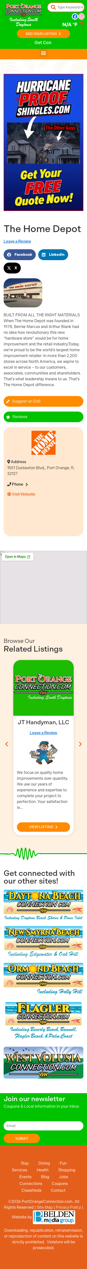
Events (25, 1177)
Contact (58, 1190)
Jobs (63, 1177)
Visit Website (23, 494)
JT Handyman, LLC (43, 722)
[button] (44, 53)
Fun (63, 1163)
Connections (31, 1183)
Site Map (45, 1207)
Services (19, 1170)
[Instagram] (81, 16)
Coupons (60, 1183)
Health (43, 1170)
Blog (45, 1177)
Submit (21, 1138)
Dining (44, 1163)
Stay (25, 1163)
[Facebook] (75, 16)
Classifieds (31, 1190)
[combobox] (66, 7)
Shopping (66, 1170)
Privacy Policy (68, 1207)
